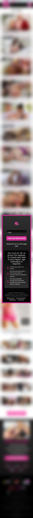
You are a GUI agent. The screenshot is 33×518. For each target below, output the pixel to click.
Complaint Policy (12, 299)
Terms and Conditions (20, 298)
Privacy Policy (21, 299)
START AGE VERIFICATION (16, 238)
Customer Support (10, 298)
